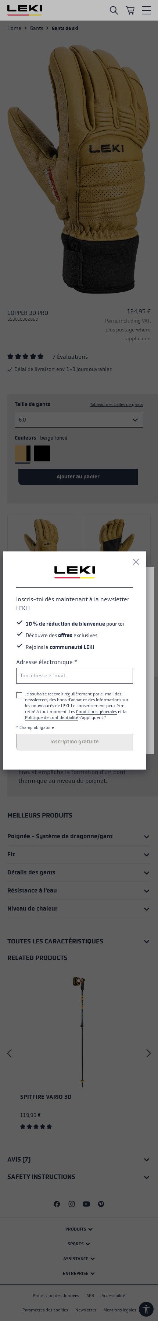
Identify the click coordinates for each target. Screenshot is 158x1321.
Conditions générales (96, 711)
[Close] (136, 561)
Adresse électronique (46, 661)
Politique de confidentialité (51, 717)
